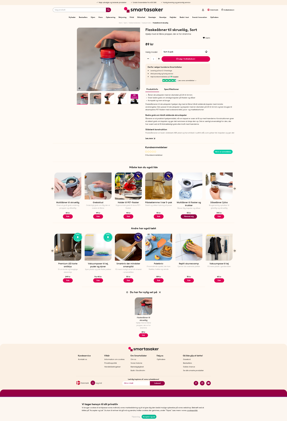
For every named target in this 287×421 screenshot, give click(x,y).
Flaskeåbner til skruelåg (143, 319)
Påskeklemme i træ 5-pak (158, 203)
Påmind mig (189, 216)
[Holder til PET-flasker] (128, 186)
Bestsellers (83, 17)
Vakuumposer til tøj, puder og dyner (98, 265)
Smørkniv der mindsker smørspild (128, 265)
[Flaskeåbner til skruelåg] (143, 306)
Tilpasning (136, 417)
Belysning (122, 17)
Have (100, 17)
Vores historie (136, 363)
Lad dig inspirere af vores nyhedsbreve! (143, 379)
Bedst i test (184, 17)
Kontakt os (82, 359)
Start (120, 23)
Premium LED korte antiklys (67, 265)
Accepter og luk (149, 417)
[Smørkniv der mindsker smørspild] (128, 247)
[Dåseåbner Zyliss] (219, 186)
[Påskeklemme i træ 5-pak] (158, 186)
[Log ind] (203, 10)
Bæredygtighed (137, 367)
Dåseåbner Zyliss (219, 203)
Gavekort (187, 359)
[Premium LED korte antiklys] (67, 247)
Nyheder (72, 17)
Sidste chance (189, 367)
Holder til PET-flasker (128, 203)
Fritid (132, 17)
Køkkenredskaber (134, 23)
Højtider (173, 17)
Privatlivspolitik (110, 363)
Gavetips (162, 17)
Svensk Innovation (199, 17)
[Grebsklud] (98, 186)
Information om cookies (114, 359)
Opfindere (214, 17)
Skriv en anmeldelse (223, 152)
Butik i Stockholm (138, 370)
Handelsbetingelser (112, 367)
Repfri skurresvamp (189, 264)
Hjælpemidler (146, 23)
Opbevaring (110, 17)
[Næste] (137, 88)
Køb (98, 216)
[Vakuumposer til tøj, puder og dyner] (98, 247)
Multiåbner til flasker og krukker (189, 204)
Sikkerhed (141, 17)
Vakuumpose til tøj (219, 264)
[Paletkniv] (158, 247)
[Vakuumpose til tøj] (219, 247)
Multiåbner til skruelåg (67, 203)
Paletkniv (158, 264)
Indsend (157, 383)
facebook (195, 383)
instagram (201, 383)
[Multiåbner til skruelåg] (67, 186)
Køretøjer (152, 17)
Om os (133, 359)
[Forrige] (80, 88)
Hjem (93, 17)
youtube (207, 383)
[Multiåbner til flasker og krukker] (188, 186)
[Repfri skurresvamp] (188, 247)
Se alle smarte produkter (193, 370)
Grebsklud (98, 203)
